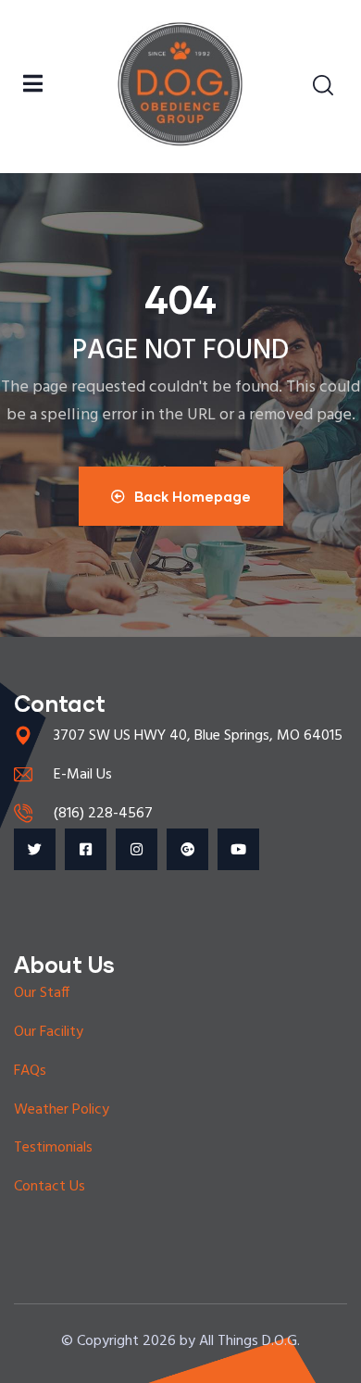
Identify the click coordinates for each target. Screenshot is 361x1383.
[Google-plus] (187, 849)
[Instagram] (136, 849)
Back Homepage (192, 496)
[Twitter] (35, 849)
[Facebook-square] (85, 849)
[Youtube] (238, 849)
